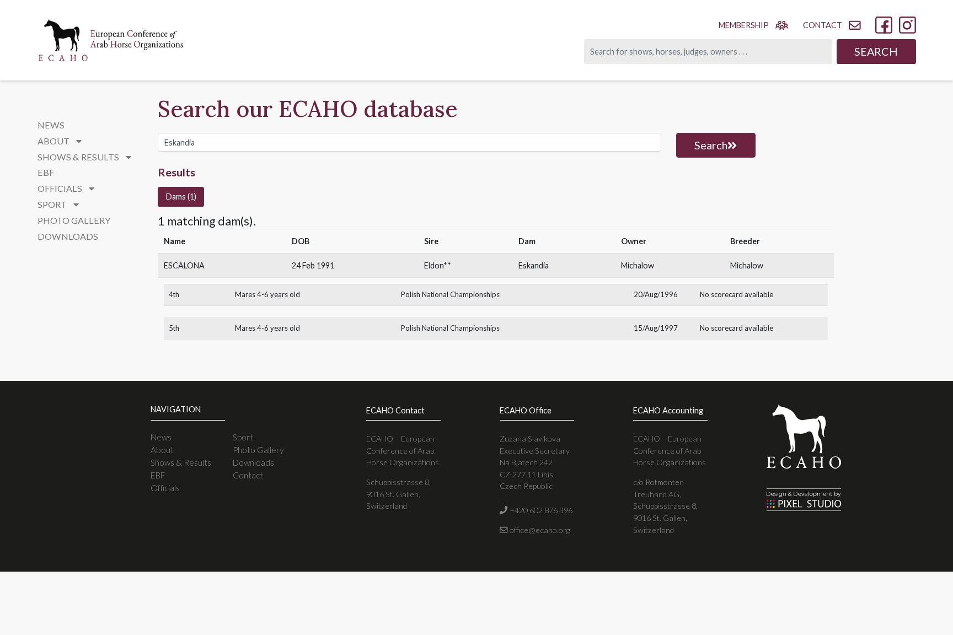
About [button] (54, 141)
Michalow (637, 265)
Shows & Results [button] (79, 157)
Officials (165, 488)
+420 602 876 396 (540, 510)
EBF (46, 172)
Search (876, 51)
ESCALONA (184, 265)
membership (744, 25)
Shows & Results (181, 462)
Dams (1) (181, 196)
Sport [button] (53, 204)
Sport (243, 437)
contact (822, 25)
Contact (248, 475)
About (162, 450)
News (51, 125)
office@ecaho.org (539, 530)
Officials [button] (61, 188)
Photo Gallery (74, 220)
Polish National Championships (450, 294)
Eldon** (437, 265)
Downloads (68, 236)
